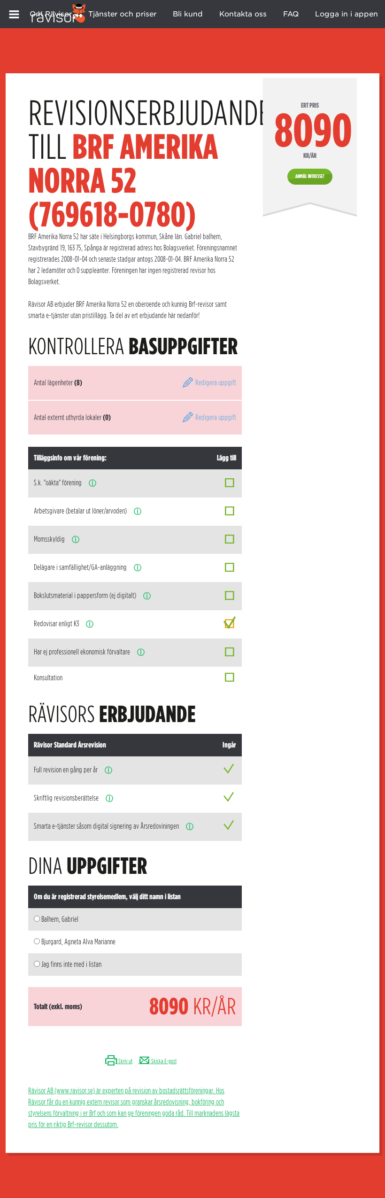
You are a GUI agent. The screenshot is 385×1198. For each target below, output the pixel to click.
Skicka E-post (163, 1061)
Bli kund (188, 14)
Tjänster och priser (122, 14)
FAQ (291, 14)
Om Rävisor (51, 14)
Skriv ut (124, 1061)
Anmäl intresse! (309, 176)
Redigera (215, 382)
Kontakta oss (243, 14)
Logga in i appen (346, 14)
